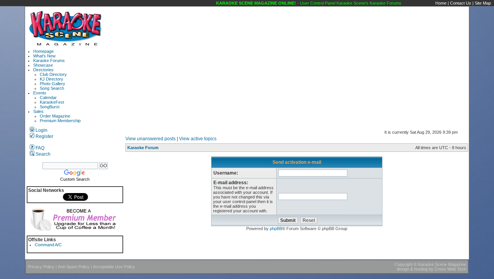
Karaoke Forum (143, 147)
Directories (43, 69)
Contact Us (460, 3)
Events (39, 93)
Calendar (48, 97)
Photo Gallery (52, 83)
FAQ (39, 148)
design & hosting (412, 269)
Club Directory (53, 74)
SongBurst (49, 106)
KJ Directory (51, 79)
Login (40, 130)
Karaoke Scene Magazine (442, 264)
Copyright (403, 264)
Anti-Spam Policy (74, 266)
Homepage (43, 51)
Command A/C (48, 244)
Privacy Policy (41, 266)
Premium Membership (60, 120)
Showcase (43, 65)
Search (42, 154)
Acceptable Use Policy (114, 266)
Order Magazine (55, 116)
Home (441, 3)
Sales (38, 111)
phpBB (276, 228)
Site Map (483, 3)
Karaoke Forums (49, 60)
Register (43, 136)
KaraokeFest (52, 102)
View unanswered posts (150, 138)
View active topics (198, 138)
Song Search (52, 88)
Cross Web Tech (450, 269)
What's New (44, 56)
